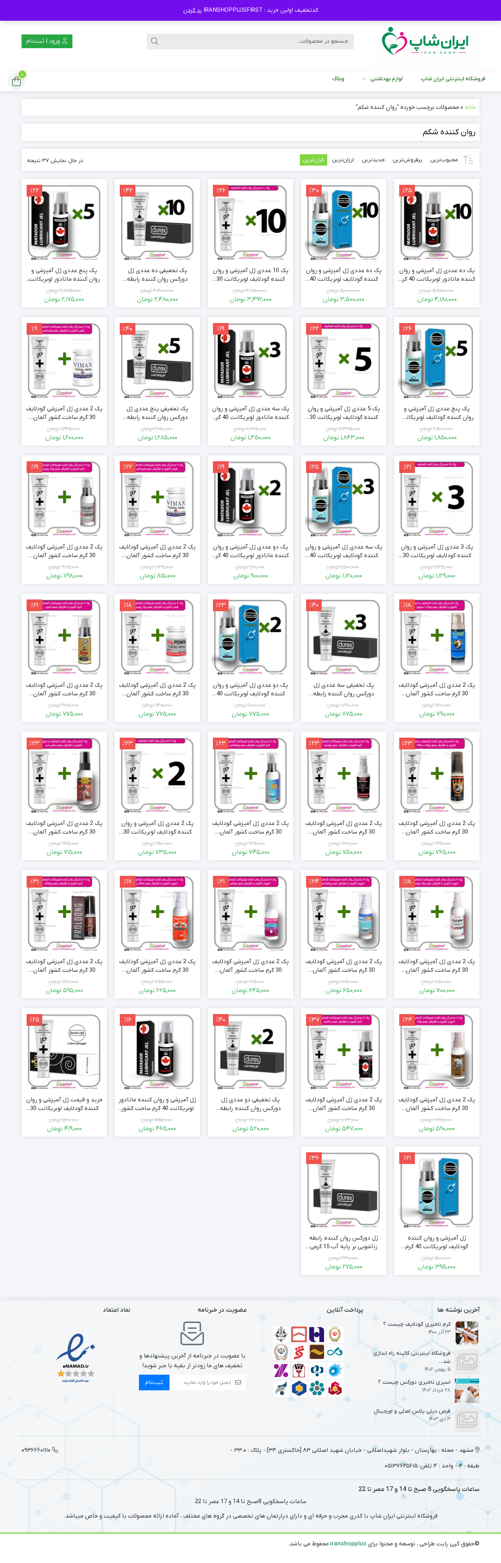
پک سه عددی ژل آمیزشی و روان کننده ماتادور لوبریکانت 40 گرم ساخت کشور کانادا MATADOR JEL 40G (250, 413)
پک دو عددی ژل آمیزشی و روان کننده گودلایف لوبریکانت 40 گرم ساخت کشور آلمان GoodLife (250, 689)
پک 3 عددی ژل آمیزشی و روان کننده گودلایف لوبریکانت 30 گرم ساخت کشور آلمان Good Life (437, 551)
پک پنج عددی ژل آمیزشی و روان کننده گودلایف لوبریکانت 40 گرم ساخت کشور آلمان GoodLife (437, 413)
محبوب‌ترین (444, 160)
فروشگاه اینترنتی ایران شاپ (453, 79)
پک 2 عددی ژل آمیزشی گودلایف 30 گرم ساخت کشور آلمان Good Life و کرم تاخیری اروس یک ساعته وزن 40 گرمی (64, 689)
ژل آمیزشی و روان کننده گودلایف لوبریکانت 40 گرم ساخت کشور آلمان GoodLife (437, 1242)
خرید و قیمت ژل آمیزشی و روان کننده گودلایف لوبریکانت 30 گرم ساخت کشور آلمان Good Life (64, 1104)
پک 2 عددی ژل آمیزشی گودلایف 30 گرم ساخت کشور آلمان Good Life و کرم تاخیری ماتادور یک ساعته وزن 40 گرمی (343, 1104)
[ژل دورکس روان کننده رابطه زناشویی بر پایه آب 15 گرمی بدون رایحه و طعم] (343, 1189)
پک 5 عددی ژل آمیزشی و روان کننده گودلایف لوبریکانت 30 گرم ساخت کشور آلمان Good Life (344, 413)
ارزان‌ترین (343, 160)
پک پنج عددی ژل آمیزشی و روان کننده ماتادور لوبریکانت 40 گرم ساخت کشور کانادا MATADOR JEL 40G (64, 275)
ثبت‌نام (154, 1382)
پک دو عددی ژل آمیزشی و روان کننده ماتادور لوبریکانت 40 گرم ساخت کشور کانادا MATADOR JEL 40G (251, 551)
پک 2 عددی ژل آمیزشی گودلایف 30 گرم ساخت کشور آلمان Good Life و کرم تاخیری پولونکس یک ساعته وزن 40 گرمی (250, 828)
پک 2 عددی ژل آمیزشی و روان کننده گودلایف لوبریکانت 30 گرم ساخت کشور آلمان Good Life (157, 828)
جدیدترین (373, 160)
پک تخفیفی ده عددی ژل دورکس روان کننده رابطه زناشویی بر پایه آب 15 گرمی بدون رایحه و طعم (157, 275)
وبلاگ (338, 79)
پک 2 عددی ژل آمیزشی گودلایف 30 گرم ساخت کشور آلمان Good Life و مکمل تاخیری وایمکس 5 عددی (157, 551)
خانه (470, 107)
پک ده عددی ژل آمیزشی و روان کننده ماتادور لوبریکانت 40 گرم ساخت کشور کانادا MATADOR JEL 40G (437, 275)
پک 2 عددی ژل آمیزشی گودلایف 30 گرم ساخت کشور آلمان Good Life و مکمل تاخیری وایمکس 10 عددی (64, 413)
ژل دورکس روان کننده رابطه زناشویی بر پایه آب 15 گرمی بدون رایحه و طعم (343, 1242)
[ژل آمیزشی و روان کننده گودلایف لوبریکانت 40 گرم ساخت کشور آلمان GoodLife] (437, 1189)
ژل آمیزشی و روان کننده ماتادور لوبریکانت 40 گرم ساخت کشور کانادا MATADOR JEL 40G (157, 1104)
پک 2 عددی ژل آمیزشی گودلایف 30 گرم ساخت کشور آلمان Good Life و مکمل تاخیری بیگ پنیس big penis (157, 689)
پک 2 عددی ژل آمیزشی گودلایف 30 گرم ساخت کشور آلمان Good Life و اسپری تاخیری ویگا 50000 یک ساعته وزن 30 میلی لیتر (437, 1104)
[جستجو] (154, 41)
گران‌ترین (313, 160)
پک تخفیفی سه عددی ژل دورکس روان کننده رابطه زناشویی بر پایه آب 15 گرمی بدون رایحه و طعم (343, 689)
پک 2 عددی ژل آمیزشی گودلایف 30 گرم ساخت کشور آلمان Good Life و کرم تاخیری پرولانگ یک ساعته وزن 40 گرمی (64, 966)
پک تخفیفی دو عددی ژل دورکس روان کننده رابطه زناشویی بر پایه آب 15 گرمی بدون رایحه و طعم (250, 1104)
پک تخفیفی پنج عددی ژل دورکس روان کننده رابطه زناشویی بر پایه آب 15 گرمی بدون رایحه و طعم (157, 413)
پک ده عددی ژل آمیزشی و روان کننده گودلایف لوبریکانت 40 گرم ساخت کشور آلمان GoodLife (344, 275)
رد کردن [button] (192, 10)
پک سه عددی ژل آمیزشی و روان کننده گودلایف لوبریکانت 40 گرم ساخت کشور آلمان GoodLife (343, 551)
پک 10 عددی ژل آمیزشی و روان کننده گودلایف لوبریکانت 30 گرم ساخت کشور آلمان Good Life (250, 275)
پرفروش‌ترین (407, 160)
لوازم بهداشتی (386, 79)
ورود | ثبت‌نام (43, 41)
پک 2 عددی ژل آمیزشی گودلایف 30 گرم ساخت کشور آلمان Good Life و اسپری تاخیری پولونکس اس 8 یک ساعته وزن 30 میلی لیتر (343, 966)
